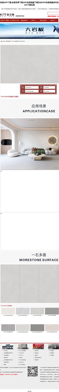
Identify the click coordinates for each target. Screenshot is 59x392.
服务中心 (53, 20)
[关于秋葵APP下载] (7, 348)
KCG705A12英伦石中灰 (37, 332)
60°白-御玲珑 (22, 364)
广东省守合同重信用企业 (42, 8)
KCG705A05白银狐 (37, 315)
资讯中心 (33, 20)
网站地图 (29, 391)
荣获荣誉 (36, 359)
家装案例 (52, 353)
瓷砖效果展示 (24, 20)
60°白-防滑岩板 (22, 359)
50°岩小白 (21, 362)
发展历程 (6, 357)
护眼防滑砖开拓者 (20, 16)
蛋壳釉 (20, 357)
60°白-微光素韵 (15, 41)
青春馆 (36, 355)
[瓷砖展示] (23, 348)
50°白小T (21, 355)
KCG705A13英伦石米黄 (52, 332)
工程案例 (52, 355)
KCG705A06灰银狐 (52, 315)
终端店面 (52, 350)
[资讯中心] (38, 348)
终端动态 (36, 353)
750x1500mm (22, 41)
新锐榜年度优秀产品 (52, 381)
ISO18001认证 (50, 374)
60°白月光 (21, 353)
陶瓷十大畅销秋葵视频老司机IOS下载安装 (27, 8)
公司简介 (6, 350)
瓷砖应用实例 (43, 20)
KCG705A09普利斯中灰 (8, 331)
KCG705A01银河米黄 (8, 315)
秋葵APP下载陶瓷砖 (4, 367)
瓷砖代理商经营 (38, 357)
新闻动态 (36, 350)
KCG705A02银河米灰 (22, 315)
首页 (4, 41)
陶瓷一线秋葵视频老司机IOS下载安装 (9, 8)
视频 (5, 364)
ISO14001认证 (43, 374)
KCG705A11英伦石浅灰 (23, 332)
